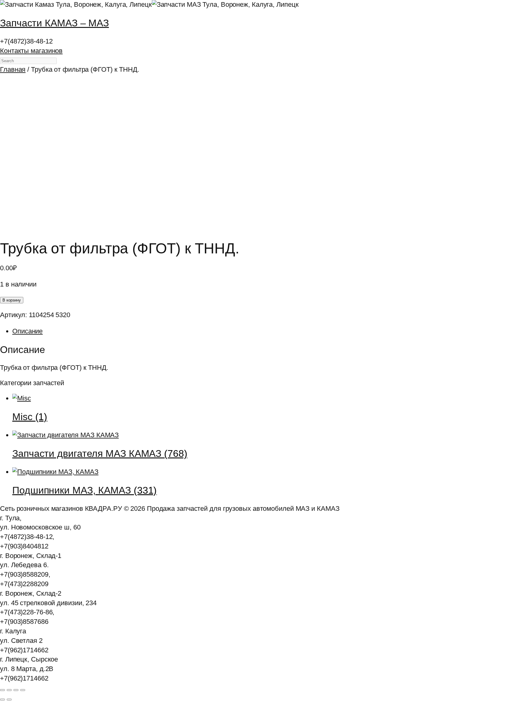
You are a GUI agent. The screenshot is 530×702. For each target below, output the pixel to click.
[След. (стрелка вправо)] (9, 699)
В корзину (11, 300)
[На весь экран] (9, 690)
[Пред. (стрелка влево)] (2, 699)
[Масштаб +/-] (2, 690)
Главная (12, 69)
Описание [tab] (27, 331)
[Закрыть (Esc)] (22, 690)
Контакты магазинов (31, 51)
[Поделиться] (15, 690)
